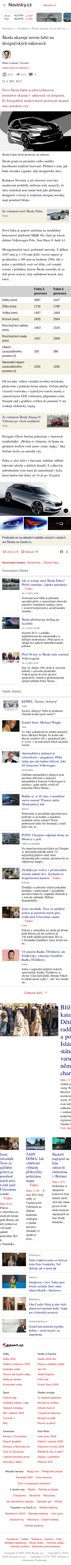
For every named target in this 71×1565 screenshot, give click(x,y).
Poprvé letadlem (12, 1441)
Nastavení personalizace (46, 1546)
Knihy (25, 964)
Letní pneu (57, 1513)
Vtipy (24, 706)
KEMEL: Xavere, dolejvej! (39, 701)
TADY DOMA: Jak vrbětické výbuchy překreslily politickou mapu (35, 1167)
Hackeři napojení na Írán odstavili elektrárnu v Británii (60, 1165)
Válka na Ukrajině (31, 844)
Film (24, 727)
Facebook (12, 1539)
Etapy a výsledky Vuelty (51, 1364)
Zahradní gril (44, 1501)
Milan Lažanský (10, 63)
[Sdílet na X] (67, 552)
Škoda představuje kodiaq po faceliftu (40, 621)
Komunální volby (12, 1384)
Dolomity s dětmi (12, 1461)
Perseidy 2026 (24, 1477)
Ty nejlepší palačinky (49, 1397)
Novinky (24, 63)
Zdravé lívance (46, 1407)
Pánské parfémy (34, 1525)
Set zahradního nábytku (20, 1501)
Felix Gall (43, 1379)
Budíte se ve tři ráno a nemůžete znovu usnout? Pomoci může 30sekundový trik (43, 800)
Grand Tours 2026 (48, 1384)
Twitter (25, 1539)
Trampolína (19, 1495)
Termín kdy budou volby (16, 1374)
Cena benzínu (44, 1477)
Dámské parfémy (38, 1513)
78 (35, 74)
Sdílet (23, 74)
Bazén (32, 1489)
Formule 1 (9, 1418)
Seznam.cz (49, 5)
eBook (10, 74)
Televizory (32, 1519)
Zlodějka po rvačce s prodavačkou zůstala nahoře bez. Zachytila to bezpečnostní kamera (44, 874)
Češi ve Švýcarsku (13, 1451)
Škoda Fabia (51, 562)
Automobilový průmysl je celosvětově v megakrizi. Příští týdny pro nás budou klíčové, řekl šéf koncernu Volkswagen (44, 759)
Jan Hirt (42, 1369)
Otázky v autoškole (48, 1456)
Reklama (36, 1539)
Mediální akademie (15, 1542)
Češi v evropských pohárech (34, 1483)
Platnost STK (45, 1461)
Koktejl (25, 882)
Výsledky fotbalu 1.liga (16, 1402)
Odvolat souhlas (20, 1546)
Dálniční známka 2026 (50, 1441)
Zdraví (25, 809)
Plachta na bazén (48, 1489)
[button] (35, 131)
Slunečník (34, 1495)
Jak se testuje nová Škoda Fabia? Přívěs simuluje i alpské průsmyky (44, 582)
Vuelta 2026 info (47, 1358)
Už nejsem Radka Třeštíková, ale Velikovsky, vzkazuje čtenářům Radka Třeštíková (43, 955)
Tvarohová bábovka (49, 1412)
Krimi (24, 925)
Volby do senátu (12, 1379)
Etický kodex (36, 1542)
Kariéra (49, 1539)
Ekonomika (27, 770)
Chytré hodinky (50, 1519)
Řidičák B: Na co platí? (51, 1451)
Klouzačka (49, 1495)
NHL (5, 1423)
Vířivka (58, 1501)
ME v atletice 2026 (13, 1412)
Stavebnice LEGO (15, 1513)
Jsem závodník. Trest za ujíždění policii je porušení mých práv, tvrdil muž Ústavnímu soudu (43, 912)
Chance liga (10, 1397)
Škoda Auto (33, 562)
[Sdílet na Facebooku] (61, 552)
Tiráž (59, 1539)
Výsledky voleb (11, 1369)
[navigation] (4, 5)
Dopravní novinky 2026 (51, 1446)
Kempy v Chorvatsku (15, 1436)
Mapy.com (33, 1471)
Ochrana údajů (55, 1542)
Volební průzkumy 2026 (16, 1364)
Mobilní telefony (49, 1507)
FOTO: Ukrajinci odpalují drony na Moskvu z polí (45, 837)
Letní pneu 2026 (47, 1436)
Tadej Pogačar (46, 1374)
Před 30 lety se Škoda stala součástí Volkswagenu (45, 656)
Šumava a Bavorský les (16, 1446)
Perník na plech (47, 1423)
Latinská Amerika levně (16, 1456)
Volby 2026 (9, 1358)
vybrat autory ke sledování (15, 68)
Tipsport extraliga (13, 1407)
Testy (5, 216)
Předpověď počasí (52, 1471)
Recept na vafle (47, 1418)
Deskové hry (17, 1519)
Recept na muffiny (48, 1402)
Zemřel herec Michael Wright (41, 722)
